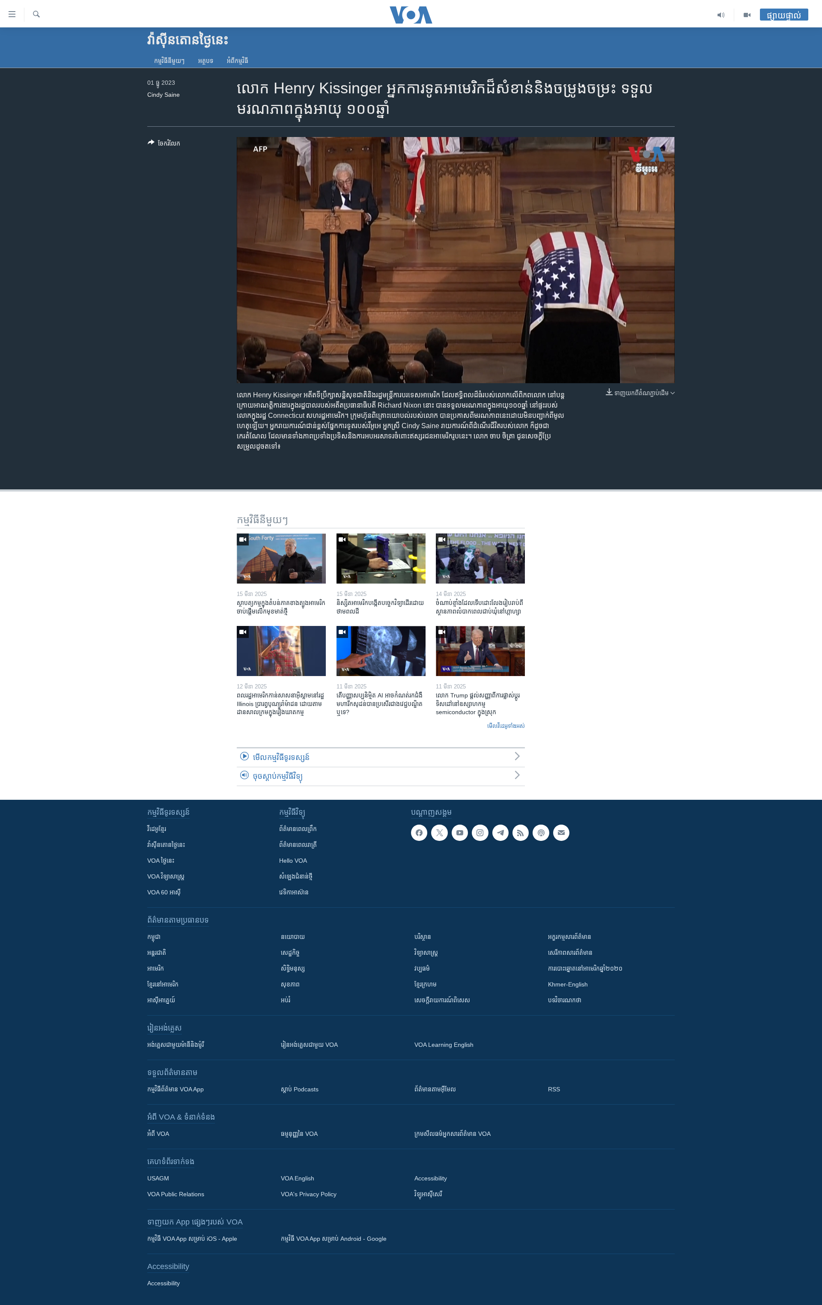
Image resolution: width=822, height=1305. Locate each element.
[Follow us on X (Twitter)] (439, 833)
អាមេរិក (155, 968)
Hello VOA (293, 860)
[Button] (164, 145)
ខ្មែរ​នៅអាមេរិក (163, 984)
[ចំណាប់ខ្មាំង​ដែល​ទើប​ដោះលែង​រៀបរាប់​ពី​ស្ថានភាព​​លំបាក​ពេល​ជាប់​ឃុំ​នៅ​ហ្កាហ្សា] (480, 558)
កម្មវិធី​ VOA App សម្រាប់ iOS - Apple (192, 1238)
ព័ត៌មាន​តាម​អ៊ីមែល (435, 1089)
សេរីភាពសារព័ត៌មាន (570, 952)
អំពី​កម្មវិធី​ (237, 60)
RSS (554, 1089)
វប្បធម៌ (422, 968)
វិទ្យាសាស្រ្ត (426, 952)
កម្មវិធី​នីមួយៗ (169, 60)
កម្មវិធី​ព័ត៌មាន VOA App (175, 1089)
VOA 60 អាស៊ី (164, 892)
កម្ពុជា (154, 936)
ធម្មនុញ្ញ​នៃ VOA (299, 1133)
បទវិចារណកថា (564, 1000)
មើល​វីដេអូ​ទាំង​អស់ (506, 726)
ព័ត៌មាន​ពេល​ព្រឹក (298, 828)
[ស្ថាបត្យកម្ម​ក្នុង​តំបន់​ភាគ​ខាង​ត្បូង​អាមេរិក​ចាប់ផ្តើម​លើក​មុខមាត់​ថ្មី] (281, 558)
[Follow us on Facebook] (419, 833)
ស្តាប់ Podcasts (300, 1089)
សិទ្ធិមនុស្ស (293, 968)
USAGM (158, 1178)
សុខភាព (290, 984)
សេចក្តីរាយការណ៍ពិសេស (442, 1000)
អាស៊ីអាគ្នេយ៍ (161, 1000)
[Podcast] (541, 833)
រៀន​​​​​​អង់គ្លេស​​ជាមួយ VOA (309, 1044)
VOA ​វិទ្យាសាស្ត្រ (166, 876)
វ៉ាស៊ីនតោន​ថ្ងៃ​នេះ (166, 844)
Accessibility (430, 1178)
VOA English (297, 1178)
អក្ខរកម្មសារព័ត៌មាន (569, 936)
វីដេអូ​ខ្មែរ (156, 828)
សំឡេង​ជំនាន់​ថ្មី (296, 876)
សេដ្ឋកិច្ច (290, 952)
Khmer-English (568, 984)
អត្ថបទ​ (205, 60)
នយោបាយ (293, 936)
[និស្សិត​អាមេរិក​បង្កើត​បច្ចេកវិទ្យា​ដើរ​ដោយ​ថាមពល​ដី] (381, 558)
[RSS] (520, 833)
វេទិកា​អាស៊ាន (294, 892)
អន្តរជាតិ (156, 952)
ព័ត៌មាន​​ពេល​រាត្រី (298, 844)
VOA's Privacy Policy (309, 1194)
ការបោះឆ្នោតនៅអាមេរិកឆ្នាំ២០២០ (585, 968)
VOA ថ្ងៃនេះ (160, 860)
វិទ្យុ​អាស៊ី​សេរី (428, 1194)
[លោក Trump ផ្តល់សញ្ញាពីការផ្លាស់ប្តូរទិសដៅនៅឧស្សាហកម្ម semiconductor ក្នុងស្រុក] (480, 651)
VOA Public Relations (175, 1194)
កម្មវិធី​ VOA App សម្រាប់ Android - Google (334, 1238)
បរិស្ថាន (422, 936)
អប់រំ (285, 1000)
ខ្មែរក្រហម (425, 984)
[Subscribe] (561, 833)
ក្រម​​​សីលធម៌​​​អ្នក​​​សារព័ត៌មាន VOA (452, 1133)
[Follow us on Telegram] (500, 833)
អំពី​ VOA (158, 1133)
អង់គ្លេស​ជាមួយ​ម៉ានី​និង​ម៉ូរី (175, 1044)
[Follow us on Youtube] (460, 833)
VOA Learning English (444, 1044)
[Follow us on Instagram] (480, 833)
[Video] (747, 15)
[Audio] (721, 15)
